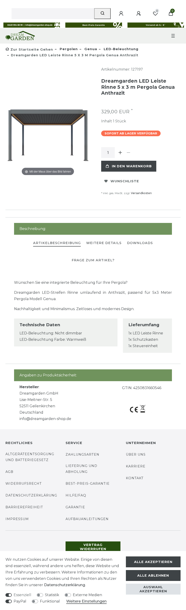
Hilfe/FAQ (76, 495)
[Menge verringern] (128, 152)
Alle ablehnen (153, 575)
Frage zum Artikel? (93, 260)
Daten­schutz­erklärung (64, 585)
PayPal (20, 601)
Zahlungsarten (82, 454)
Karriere (135, 466)
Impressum (17, 519)
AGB (9, 472)
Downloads (140, 243)
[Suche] (102, 13)
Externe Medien (87, 595)
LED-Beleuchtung (120, 49)
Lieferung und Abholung (81, 469)
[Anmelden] (121, 14)
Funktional (50, 601)
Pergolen (68, 49)
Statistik (52, 595)
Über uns (136, 454)
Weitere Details (104, 243)
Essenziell (22, 595)
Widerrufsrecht (23, 484)
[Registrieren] (139, 14)
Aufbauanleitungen (87, 519)
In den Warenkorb (132, 166)
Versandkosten (141, 193)
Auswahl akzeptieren (153, 589)
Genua (90, 49)
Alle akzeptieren (153, 562)
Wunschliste (124, 181)
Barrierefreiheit (24, 507)
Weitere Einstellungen (86, 601)
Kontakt (135, 478)
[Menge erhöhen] (120, 152)
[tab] (56, 243)
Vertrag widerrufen (93, 547)
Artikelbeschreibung (57, 243)
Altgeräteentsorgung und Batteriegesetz (29, 457)
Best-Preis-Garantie (88, 484)
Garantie (75, 507)
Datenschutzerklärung (31, 495)
